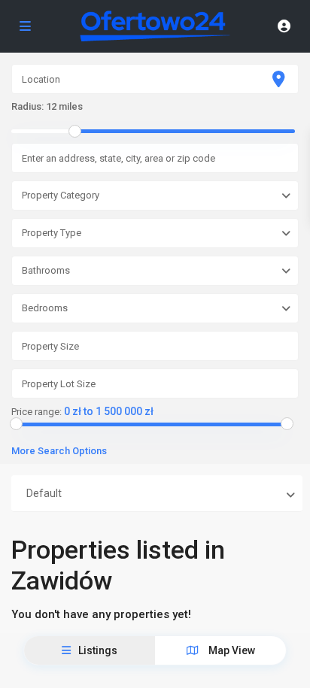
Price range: (36, 412)
